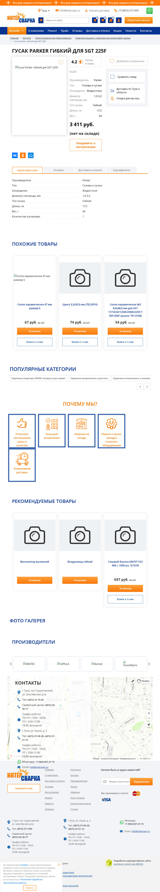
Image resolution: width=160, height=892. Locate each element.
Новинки (75, 792)
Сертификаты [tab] (121, 170)
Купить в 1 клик (34, 342)
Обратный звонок (138, 20)
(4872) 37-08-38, (36, 736)
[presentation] (140, 387)
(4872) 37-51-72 (76, 828)
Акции (117, 30)
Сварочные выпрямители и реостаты (89, 378)
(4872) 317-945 (24, 828)
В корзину (35, 331)
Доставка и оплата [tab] (90, 170)
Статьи (74, 809)
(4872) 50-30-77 (20, 837)
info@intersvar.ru (70, 10)
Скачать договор (99, 10)
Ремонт (52, 30)
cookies (24, 865)
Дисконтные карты (80, 803)
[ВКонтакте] (15, 155)
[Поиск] (40, 20)
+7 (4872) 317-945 (128, 10)
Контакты (146, 30)
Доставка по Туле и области (128, 90)
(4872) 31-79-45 (36, 699)
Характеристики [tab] (27, 170)
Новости (130, 30)
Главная (49, 769)
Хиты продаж (77, 797)
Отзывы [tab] (59, 170)
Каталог (74, 775)
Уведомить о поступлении (85, 145)
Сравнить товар (127, 77)
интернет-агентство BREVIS (128, 864)
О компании (36, 30)
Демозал (49, 809)
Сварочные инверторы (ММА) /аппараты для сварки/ (38, 378)
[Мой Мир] (31, 155)
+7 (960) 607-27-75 (134, 823)
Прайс (65, 30)
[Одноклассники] (23, 155)
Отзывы (77, 30)
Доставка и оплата (98, 30)
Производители (78, 780)
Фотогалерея (52, 792)
